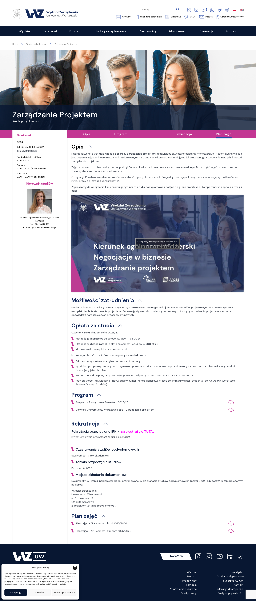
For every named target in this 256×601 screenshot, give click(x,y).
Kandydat (238, 572)
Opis (86, 134)
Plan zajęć (224, 134)
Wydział (192, 572)
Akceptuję (15, 592)
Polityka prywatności (231, 593)
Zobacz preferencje (64, 592)
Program (121, 134)
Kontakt (239, 585)
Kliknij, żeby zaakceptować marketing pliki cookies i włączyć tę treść (157, 243)
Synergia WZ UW (233, 580)
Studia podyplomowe (230, 576)
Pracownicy (189, 580)
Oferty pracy (189, 593)
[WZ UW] (45, 13)
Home (15, 44)
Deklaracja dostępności (229, 589)
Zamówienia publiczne (183, 589)
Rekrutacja (184, 134)
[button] (74, 567)
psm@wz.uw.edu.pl (27, 150)
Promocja (191, 585)
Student (192, 576)
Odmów (39, 592)
